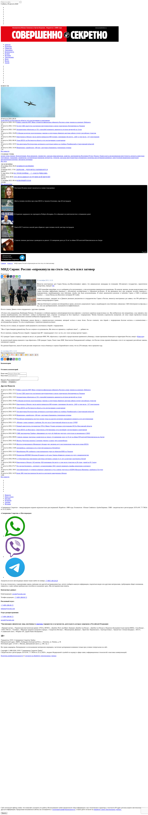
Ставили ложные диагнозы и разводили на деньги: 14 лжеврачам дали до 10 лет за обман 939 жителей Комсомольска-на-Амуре (60, 437)
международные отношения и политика (81, 158)
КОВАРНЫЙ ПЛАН (24, 180)
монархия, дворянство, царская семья (44, 156)
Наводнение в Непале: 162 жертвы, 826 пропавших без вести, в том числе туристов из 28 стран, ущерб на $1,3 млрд (56, 462)
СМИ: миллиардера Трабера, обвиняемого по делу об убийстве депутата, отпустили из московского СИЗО (53, 433)
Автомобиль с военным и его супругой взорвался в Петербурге (38, 448)
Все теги (4, 161)
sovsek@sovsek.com (19, 594)
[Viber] (13, 276)
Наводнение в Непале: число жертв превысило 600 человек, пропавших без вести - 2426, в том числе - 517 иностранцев (57, 137)
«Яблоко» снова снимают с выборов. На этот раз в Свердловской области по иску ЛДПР (47, 422)
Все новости (5, 151)
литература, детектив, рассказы (56, 158)
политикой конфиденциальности (63, 809)
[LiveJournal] (11, 276)
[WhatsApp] (16, 276)
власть (106, 156)
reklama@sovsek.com (8, 608)
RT (53, 286)
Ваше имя (4, 373)
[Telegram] (19, 276)
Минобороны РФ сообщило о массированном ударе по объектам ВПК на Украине (44, 451)
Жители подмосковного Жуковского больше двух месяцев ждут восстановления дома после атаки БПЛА (52, 444)
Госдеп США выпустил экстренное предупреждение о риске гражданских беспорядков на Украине (50, 126)
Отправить (12, 382)
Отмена (4, 382)
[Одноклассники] (5, 276)
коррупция (135, 158)
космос (3, 156)
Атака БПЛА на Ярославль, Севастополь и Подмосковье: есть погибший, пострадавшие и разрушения (51, 430)
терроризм (41, 158)
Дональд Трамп (98, 156)
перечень (39, 624)
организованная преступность (119, 156)
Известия (140, 336)
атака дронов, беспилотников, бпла (18, 156)
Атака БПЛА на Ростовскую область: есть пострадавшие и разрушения (25, 120)
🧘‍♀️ (36, 355)
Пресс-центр (9, 497)
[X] (8, 276)
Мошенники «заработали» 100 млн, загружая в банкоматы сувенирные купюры (43, 147)
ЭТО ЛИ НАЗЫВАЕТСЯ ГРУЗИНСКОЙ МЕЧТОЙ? (32, 177)
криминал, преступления (114, 158)
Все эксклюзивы (6, 184)
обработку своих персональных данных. (108, 809)
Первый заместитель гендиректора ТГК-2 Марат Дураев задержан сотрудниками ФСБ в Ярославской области (54, 426)
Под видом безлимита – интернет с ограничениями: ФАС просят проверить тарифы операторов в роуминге (53, 466)
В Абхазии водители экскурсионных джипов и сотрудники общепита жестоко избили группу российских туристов (56, 133)
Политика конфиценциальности (12, 656)
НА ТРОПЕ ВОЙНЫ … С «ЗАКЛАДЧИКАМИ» (31, 173)
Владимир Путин (87, 156)
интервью (29, 159)
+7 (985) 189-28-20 (51, 581)
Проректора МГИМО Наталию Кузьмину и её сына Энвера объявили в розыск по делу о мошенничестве (52, 455)
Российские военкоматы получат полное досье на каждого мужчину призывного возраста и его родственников (54, 419)
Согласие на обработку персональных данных (40, 656)
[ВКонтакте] (2, 276)
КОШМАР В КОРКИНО (25, 166)
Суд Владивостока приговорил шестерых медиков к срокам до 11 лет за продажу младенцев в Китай (51, 459)
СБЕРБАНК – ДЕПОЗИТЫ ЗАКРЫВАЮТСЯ (32, 169)
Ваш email (4, 375)
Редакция (8, 500)
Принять (4, 813)
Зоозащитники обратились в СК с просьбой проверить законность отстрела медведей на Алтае (49, 129)
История (8, 504)
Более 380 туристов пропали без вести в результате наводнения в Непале (41, 473)
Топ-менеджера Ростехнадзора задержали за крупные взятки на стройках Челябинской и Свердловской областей (55, 144)
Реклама (7, 498)
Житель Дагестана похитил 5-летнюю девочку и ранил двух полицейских (41, 440)
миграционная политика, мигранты (13, 159)
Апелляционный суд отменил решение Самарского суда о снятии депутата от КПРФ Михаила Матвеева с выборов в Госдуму (59, 469)
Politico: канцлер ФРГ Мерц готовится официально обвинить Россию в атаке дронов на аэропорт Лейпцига (53, 122)
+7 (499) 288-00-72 (20, 597)
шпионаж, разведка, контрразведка (69, 156)
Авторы (7, 502)
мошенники (127, 158)
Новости (8, 495)
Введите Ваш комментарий (10, 380)
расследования (100, 158)
